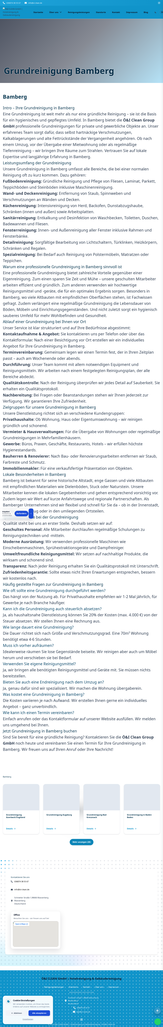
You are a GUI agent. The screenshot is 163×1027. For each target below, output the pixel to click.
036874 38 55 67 (13, 3)
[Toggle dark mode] (156, 12)
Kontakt (86, 987)
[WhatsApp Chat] (157, 1021)
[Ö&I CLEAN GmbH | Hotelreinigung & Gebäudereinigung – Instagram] (159, 3)
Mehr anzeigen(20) (82, 842)
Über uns (99, 987)
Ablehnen (18, 1013)
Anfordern (21, 513)
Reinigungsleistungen (54, 987)
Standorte (73, 987)
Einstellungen (28, 1019)
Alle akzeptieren (39, 1013)
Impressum (113, 987)
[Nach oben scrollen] (157, 1011)
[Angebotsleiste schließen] (31, 514)
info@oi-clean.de (35, 3)
